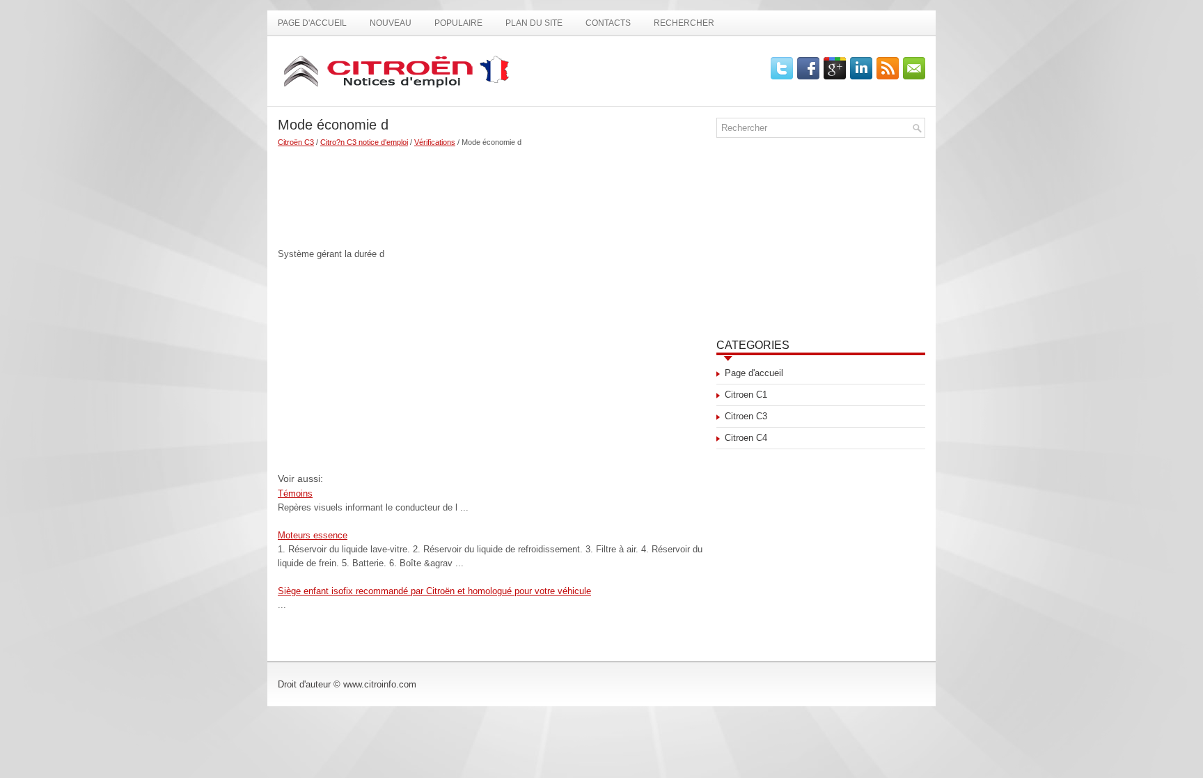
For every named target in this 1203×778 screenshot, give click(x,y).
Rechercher (684, 23)
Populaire (458, 23)
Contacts (608, 23)
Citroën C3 (296, 142)
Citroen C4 (746, 438)
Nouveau (390, 23)
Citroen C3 (746, 416)
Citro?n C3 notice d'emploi (364, 142)
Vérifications (434, 142)
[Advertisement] (492, 191)
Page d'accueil (312, 23)
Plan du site (534, 23)
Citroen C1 (746, 394)
